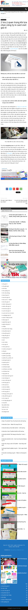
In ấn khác (4, 288)
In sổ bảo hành (5, 364)
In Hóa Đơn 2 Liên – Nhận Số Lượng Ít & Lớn (12, 424)
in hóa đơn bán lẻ (6, 331)
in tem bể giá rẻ (6, 378)
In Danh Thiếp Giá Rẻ (7, 317)
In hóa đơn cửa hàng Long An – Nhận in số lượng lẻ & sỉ (14, 453)
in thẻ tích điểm (6, 387)
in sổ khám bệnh (6, 367)
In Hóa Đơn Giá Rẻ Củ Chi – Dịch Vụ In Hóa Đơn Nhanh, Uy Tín (14, 439)
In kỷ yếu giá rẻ (5, 337)
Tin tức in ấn (3, 19)
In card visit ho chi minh (8, 313)
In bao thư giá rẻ (6, 297)
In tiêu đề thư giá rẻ (7, 396)
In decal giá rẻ (5, 319)
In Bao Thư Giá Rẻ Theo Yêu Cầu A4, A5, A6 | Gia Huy (14, 421)
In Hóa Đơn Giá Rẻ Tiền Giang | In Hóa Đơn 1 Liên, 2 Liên (13, 435)
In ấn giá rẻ (4, 284)
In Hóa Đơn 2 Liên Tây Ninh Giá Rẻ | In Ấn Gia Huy (13, 431)
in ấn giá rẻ (9, 153)
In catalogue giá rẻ (6, 315)
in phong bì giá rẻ (6, 360)
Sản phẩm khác (5, 405)
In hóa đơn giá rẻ (6, 333)
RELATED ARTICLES (6, 208)
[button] (26, 9)
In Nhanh (4, 351)
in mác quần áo (5, 346)
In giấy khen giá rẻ (6, 322)
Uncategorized (5, 411)
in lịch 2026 (4, 342)
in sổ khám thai (5, 371)
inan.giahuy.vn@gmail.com (17, 550)
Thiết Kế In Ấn (5, 407)
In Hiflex (4, 326)
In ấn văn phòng (6, 293)
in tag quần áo (5, 373)
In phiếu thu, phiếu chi (7, 358)
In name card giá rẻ (6, 349)
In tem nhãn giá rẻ (6, 380)
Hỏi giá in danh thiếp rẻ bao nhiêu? (6, 201)
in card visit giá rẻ (14, 48)
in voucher (4, 402)
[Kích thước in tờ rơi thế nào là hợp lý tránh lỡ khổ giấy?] (9, 570)
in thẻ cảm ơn (5, 384)
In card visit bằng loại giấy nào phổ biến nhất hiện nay (21, 202)
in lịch (3, 340)
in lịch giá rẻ (5, 344)
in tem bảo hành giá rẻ (7, 375)
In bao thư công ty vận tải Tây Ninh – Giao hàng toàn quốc (14, 444)
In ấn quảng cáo (6, 290)
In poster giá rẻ (5, 362)
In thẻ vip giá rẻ (5, 391)
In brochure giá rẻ (6, 308)
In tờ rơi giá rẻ (5, 398)
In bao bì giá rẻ (5, 295)
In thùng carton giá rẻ (7, 393)
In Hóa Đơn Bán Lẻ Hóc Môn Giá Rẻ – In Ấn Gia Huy (13, 427)
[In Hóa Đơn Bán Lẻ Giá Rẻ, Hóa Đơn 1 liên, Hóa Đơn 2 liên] (9, 577)
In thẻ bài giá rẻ (6, 382)
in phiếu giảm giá (6, 353)
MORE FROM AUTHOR (7, 210)
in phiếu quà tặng (6, 355)
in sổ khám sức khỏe (7, 369)
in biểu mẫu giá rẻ (6, 306)
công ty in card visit (21, 106)
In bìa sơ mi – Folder (7, 299)
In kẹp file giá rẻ (6, 335)
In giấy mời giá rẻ (6, 324)
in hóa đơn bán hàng (7, 328)
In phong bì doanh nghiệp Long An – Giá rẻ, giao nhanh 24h (14, 449)
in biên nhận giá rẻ (6, 304)
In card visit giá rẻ (6, 311)
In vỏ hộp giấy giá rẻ (7, 400)
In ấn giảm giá (5, 286)
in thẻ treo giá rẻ (6, 389)
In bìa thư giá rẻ (6, 302)
